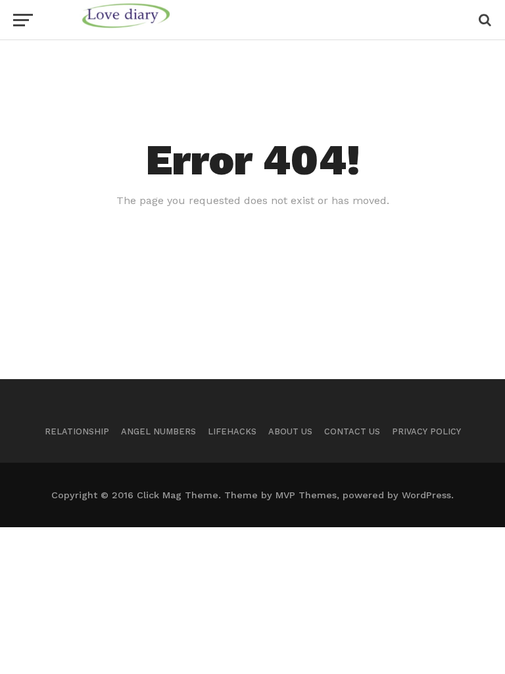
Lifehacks (232, 431)
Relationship (77, 431)
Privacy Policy (426, 431)
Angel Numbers (158, 431)
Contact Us (352, 431)
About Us (290, 431)
